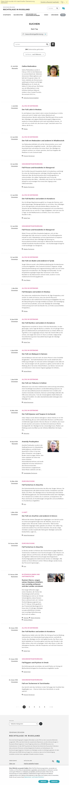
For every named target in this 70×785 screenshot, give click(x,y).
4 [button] (39, 707)
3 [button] (34, 707)
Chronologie (14, 108)
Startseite (7, 15)
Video (46, 15)
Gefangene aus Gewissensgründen (33, 14)
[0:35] (56, 577)
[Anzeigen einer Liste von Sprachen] (63, 2)
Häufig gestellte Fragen (31, 763)
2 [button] (29, 707)
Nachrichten (18, 15)
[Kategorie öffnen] (40, 723)
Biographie (15, 68)
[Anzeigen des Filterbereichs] (53, 44)
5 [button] (44, 707)
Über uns (12, 763)
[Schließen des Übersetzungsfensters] (66, 2)
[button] (51, 706)
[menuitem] (7, 15)
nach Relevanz (33, 54)
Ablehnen (54, 781)
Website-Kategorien (17, 724)
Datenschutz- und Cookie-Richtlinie (34, 777)
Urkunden (54, 15)
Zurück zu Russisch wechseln (50, 2)
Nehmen (43, 781)
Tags (63, 15)
